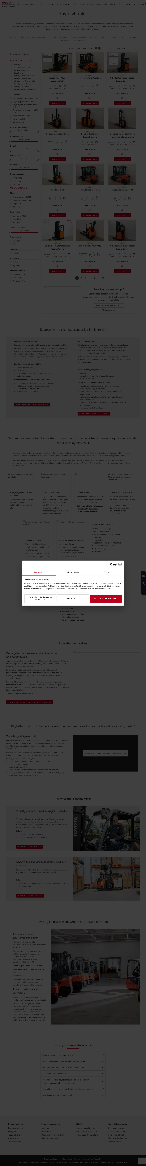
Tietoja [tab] (107, 572)
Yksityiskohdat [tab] (73, 572)
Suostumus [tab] (38, 572)
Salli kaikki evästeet (106, 598)
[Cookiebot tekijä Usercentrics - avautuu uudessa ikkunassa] (112, 565)
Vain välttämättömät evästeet (40, 598)
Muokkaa (72, 598)
